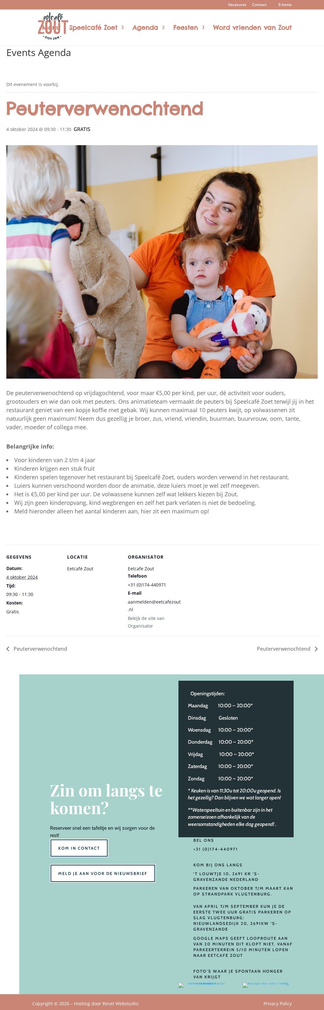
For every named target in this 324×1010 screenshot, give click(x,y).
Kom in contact (79, 848)
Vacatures (237, 5)
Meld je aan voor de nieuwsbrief (102, 873)
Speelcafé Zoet (93, 28)
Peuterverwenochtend (39, 648)
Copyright (85, 1004)
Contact (259, 5)
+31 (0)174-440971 (215, 849)
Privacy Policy (278, 1004)
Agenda (145, 28)
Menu (51, 28)
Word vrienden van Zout (252, 28)
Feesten (185, 28)
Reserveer (60, 828)
